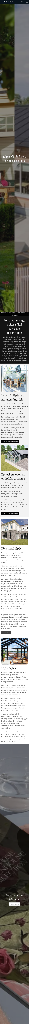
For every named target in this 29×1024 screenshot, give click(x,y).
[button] (22, 2)
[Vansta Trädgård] (7, 2)
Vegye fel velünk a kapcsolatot (10, 441)
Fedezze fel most (14, 904)
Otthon (3, 313)
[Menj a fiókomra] (19, 2)
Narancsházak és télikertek (16, 313)
